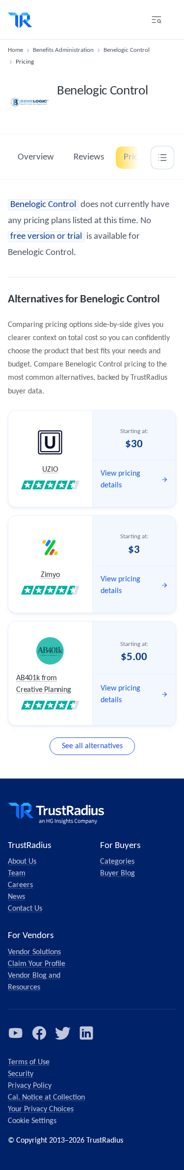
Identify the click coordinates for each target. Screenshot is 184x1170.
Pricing (136, 157)
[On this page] (162, 157)
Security (20, 1074)
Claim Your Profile (36, 964)
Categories (117, 862)
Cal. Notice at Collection (46, 1097)
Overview (36, 157)
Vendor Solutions (34, 952)
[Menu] (156, 19)
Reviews (89, 157)
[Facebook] (39, 1033)
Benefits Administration (63, 50)
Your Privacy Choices (41, 1109)
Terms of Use (29, 1062)
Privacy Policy (30, 1086)
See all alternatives (92, 746)
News (16, 897)
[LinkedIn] (86, 1033)
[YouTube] (16, 1033)
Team (17, 873)
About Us (22, 862)
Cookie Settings (32, 1121)
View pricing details (120, 479)
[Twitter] (63, 1033)
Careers (20, 885)
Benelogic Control (127, 50)
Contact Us (25, 909)
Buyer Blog (117, 873)
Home (15, 50)
